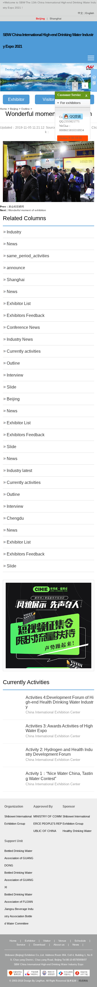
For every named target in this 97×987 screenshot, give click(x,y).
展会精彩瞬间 (16, 206)
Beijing (40, 18)
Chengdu (15, 518)
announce (16, 268)
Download (39, 944)
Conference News (23, 327)
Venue (62, 940)
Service (21, 944)
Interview (15, 375)
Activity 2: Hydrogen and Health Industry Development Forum (59, 751)
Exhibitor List (19, 303)
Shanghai (55, 18)
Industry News (20, 339)
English (89, 13)
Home (3, 108)
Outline (25, 108)
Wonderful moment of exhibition (27, 210)
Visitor (48, 99)
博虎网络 (83, 980)
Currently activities (24, 351)
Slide (11, 387)
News (12, 244)
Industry (14, 232)
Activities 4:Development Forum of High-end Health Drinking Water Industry (60, 702)
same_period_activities (28, 256)
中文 (80, 13)
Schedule (80, 940)
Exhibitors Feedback (25, 315)
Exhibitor (16, 99)
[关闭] (83, 94)
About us (59, 944)
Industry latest (19, 470)
